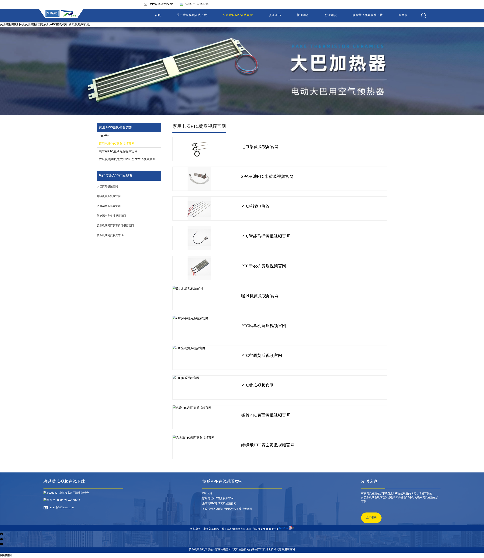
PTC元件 (104, 135)
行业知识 (331, 15)
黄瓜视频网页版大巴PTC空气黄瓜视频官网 (127, 159)
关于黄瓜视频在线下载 (192, 15)
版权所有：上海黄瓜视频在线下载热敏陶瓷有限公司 (221, 529)
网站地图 (6, 555)
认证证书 (275, 15)
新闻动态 (303, 15)
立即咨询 (371, 517)
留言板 (403, 15)
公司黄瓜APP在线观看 (238, 15)
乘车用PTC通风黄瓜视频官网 (118, 151)
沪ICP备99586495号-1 (265, 529)
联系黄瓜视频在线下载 (367, 15)
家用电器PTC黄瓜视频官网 (116, 143)
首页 (158, 15)
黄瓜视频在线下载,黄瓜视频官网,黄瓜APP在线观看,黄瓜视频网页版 (45, 24)
